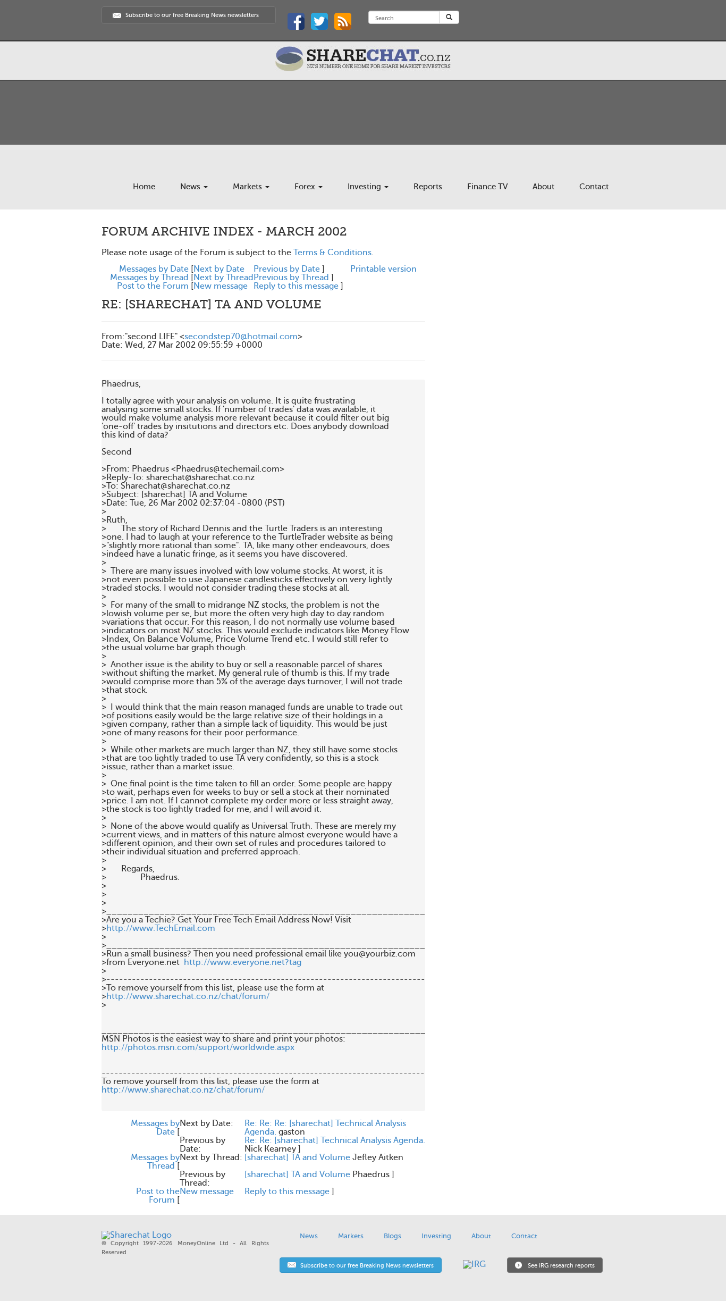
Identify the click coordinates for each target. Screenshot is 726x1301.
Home (144, 186)
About (543, 186)
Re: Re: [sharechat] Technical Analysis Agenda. (334, 1140)
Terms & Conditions (332, 252)
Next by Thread (223, 277)
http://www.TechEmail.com (160, 928)
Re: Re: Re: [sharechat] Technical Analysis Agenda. (325, 1128)
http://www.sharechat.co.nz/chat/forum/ (187, 996)
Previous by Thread (291, 277)
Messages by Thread (149, 277)
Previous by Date (287, 269)
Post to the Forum (153, 286)
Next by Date (218, 269)
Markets (248, 186)
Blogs (392, 1236)
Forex (305, 186)
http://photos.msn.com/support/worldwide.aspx (198, 1047)
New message (220, 286)
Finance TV (487, 186)
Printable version (383, 269)
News (191, 186)
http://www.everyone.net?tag (242, 962)
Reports (427, 186)
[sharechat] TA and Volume (297, 1157)
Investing (365, 186)
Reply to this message (296, 286)
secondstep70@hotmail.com (241, 336)
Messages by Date (154, 269)
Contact (594, 186)
